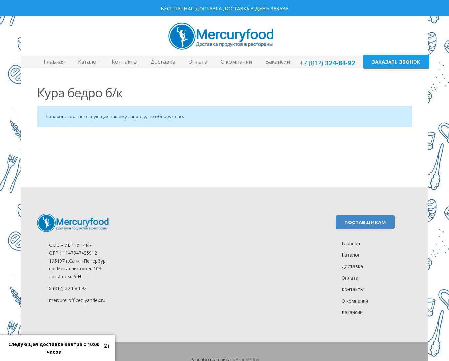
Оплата (350, 278)
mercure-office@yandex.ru (77, 300)
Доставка (352, 266)
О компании (355, 301)
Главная (351, 243)
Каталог (351, 255)
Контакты (353, 289)
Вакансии (352, 312)
